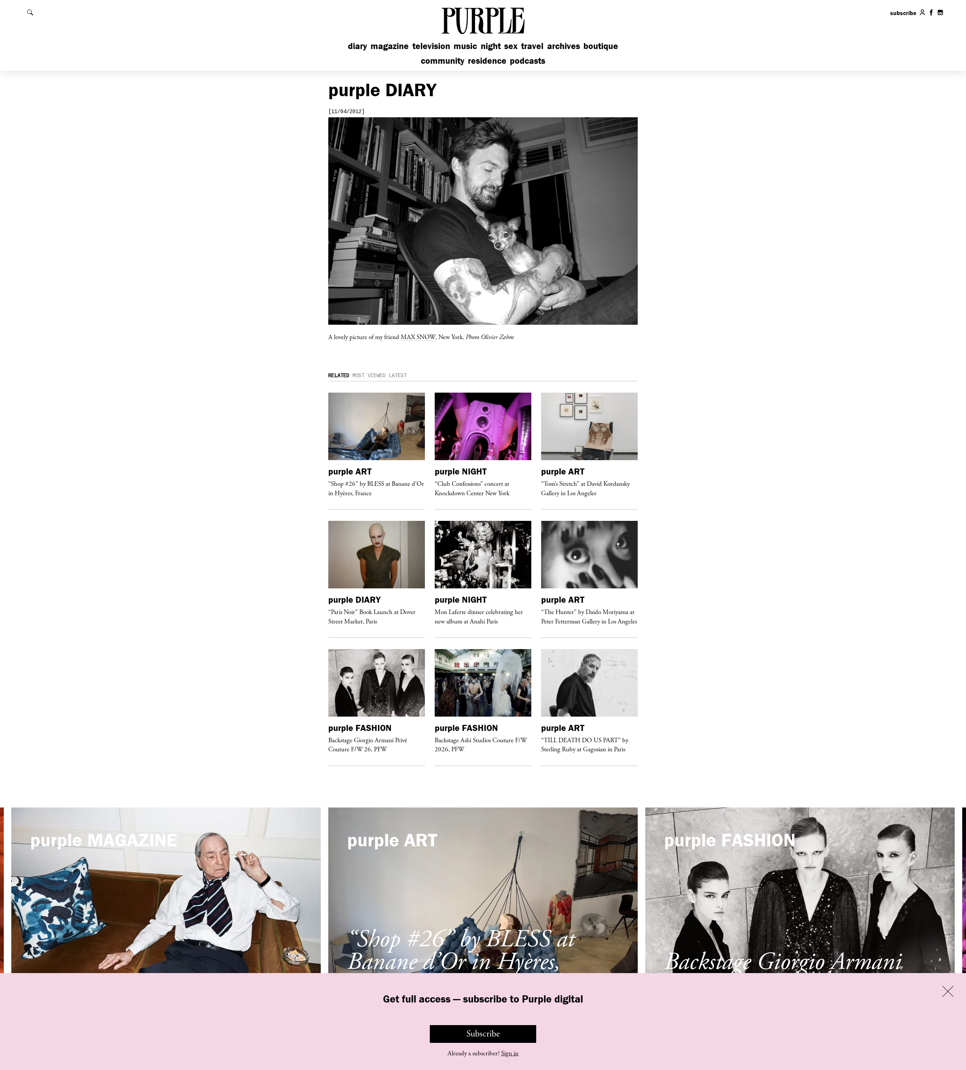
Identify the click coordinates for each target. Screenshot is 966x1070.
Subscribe (483, 1033)
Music (465, 45)
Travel (532, 45)
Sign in (509, 1053)
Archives (563, 45)
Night (491, 45)
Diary (357, 45)
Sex (511, 45)
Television (431, 45)
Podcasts (527, 60)
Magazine (390, 45)
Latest (398, 376)
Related (338, 376)
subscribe (903, 13)
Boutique (600, 45)
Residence (487, 60)
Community (443, 60)
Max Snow (418, 337)
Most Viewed (369, 376)
